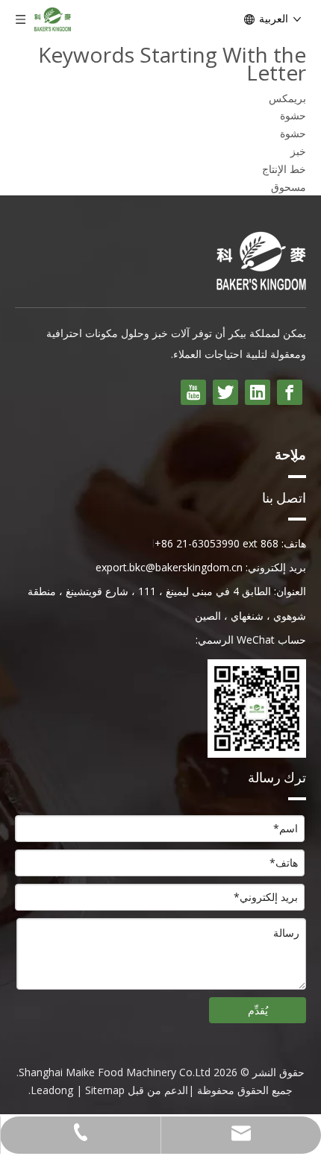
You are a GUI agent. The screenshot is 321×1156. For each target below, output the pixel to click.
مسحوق (288, 187)
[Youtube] (193, 392)
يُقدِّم (258, 1010)
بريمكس (287, 98)
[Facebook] (289, 392)
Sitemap (105, 1090)
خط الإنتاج (284, 169)
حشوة (293, 115)
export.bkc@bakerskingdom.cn (169, 567)
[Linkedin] (257, 392)
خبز (298, 151)
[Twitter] (225, 392)
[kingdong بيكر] (261, 260)
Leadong (52, 1090)
